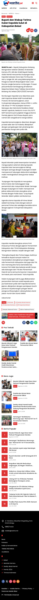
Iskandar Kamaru (10, 305)
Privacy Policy (27, 589)
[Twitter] (28, 322)
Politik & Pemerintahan (9, 546)
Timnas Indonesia (10, 573)
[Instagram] (10, 581)
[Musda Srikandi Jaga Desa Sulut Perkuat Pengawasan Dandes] (10, 335)
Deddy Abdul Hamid (23, 302)
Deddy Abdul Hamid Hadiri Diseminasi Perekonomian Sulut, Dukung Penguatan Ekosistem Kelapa (9, 365)
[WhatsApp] (35, 322)
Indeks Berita (15, 589)
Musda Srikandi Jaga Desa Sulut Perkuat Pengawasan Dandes (9, 345)
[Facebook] (24, 322)
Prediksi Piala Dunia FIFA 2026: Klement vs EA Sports (23, 503)
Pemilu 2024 (8, 570)
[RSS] (18, 581)
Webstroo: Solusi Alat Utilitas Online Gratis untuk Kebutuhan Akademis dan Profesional (23, 472)
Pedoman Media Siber (9, 591)
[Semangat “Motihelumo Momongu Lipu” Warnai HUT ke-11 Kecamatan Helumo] (7, 420)
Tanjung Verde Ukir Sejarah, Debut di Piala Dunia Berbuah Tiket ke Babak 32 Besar (23, 495)
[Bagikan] (35, 30)
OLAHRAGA (5, 552)
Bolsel (11, 302)
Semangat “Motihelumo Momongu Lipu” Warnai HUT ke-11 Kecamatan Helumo (25, 419)
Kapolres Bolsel (25, 305)
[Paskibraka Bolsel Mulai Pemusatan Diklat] (28, 335)
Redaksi (4, 589)
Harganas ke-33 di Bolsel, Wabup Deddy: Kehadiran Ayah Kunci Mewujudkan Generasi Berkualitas (21, 488)
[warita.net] (13, 3)
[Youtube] (14, 581)
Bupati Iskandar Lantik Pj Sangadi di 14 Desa (23, 457)
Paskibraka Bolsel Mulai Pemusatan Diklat (28, 344)
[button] (36, 3)
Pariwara (9, 16)
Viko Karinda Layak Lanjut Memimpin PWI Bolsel (22, 449)
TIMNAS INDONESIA (8, 549)
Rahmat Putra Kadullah (8, 29)
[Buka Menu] (33, 3)
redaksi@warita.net (11, 531)
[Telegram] (32, 322)
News (3, 16)
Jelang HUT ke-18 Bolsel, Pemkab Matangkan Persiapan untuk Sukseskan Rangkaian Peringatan (21, 480)
